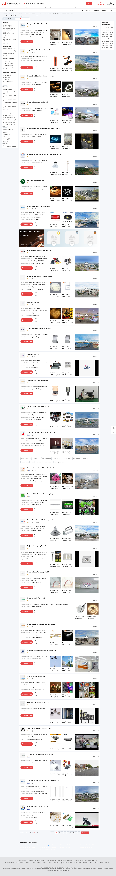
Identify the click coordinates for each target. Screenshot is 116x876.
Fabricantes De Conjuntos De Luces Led (29, 845)
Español (44, 862)
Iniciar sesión (110, 4)
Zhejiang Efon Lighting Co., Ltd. (36, 546)
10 (30, 832)
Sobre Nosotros (22, 860)
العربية (79, 862)
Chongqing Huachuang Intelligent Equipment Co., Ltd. (43, 780)
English (17, 862)
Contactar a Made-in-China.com (65, 860)
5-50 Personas (8, 115)
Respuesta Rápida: (25, 34)
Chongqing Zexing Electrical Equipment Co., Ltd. (41, 650)
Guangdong (7, 132)
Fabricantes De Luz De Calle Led (87, 845)
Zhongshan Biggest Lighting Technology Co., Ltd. (42, 432)
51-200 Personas (9, 117)
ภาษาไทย (96, 862)
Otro (5, 55)
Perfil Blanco (76, 458)
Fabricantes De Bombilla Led (66, 845)
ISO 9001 (6, 79)
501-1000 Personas (9, 124)
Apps (103, 10)
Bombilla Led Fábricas (65, 847)
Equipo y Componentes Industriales (9, 29)
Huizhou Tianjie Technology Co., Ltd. (38, 406)
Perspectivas (88, 860)
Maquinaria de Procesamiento (8, 32)
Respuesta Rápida (9, 63)
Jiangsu (6, 136)
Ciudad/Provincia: (25, 37)
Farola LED (36, 458)
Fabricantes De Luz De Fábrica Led (48, 847)
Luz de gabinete (46, 458)
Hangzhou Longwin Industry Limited (38, 380)
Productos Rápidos (78, 860)
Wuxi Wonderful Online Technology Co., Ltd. (40, 754)
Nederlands (85, 862)
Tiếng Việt (107, 862)
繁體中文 (28, 862)
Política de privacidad (51, 860)
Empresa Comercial (9, 48)
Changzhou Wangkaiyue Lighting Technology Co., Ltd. (43, 128)
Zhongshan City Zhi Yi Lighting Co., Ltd (38, 24)
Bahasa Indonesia (58, 864)
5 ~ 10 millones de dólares (9, 106)
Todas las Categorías (9, 10)
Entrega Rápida (8, 65)
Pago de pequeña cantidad (8, 68)
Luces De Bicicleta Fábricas (26, 849)
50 (37, 832)
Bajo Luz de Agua (26, 458)
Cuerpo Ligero (66, 458)
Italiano (62, 862)
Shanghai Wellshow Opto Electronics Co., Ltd (40, 76)
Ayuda (96, 10)
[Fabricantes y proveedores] (11, 3)
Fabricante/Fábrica (9, 51)
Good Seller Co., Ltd (33, 302)
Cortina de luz (25, 462)
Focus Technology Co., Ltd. (55, 867)
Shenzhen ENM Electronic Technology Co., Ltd (41, 494)
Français (39, 862)
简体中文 (22, 862)
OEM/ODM (7, 61)
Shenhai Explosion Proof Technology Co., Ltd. (41, 520)
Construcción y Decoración (10, 36)
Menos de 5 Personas (10, 120)
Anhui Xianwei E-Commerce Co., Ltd (38, 702)
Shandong (6, 139)
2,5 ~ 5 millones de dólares (9, 99)
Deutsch (50, 862)
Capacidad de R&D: (25, 32)
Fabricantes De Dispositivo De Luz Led (48, 845)
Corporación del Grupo (9, 53)
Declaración (30, 860)
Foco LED (39, 462)
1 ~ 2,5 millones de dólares (9, 96)
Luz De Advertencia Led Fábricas (47, 849)
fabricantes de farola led (58, 7)
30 (34, 832)
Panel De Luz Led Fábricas (86, 847)
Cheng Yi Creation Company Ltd (36, 676)
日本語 (33, 862)
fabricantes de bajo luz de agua (44, 7)
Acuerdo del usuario (39, 860)
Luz (33, 462)
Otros (5, 84)
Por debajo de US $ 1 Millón (10, 92)
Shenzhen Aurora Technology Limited (38, 206)
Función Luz (57, 458)
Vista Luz (85, 458)
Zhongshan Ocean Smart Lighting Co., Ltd (39, 276)
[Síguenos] (93, 860)
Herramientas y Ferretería (9, 40)
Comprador (85, 10)
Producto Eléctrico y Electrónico (8, 25)
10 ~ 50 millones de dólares (10, 103)
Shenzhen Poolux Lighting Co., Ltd (37, 102)
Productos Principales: (26, 30)
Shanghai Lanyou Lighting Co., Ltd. (37, 806)
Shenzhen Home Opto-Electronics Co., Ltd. (41, 624)
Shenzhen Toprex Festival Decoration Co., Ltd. (41, 468)
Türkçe (101, 862)
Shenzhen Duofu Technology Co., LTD (38, 572)
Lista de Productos (8, 18)
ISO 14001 (7, 77)
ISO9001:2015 (8, 75)
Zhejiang (6, 134)
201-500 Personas (9, 122)
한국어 (75, 862)
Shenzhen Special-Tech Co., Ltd (36, 598)
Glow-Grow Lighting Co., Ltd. (35, 180)
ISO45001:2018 (8, 82)
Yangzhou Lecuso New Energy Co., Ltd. (39, 328)
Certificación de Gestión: (26, 63)
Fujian (5, 141)
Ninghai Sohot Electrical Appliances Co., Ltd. (40, 50)
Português (56, 862)
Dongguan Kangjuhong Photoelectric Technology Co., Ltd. (44, 154)
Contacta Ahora (28, 42)
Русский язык (68, 862)
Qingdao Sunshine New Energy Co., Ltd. (39, 250)
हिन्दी (91, 862)
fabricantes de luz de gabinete (72, 7)
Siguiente (84, 832)
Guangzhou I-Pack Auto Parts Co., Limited (39, 728)
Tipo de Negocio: (24, 56)
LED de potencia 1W (59, 462)
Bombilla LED (47, 462)
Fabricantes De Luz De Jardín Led (27, 847)
